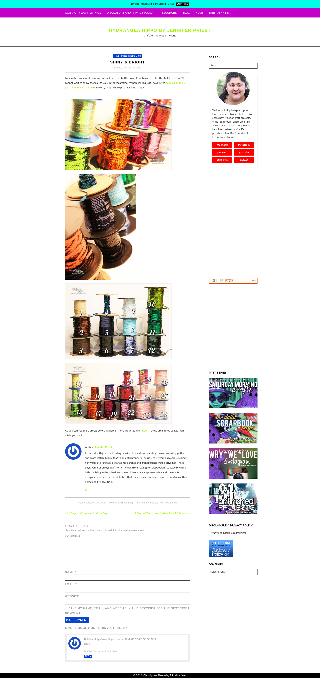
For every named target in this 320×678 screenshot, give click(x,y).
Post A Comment (169, 503)
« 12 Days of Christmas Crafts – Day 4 (87, 513)
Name (70, 572)
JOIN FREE (182, 4)
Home (200, 12)
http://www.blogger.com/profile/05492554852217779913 (125, 639)
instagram (244, 145)
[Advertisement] (233, 223)
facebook (222, 145)
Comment (74, 536)
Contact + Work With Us (83, 12)
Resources (168, 12)
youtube (244, 152)
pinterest (222, 152)
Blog (186, 12)
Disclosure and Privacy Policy (130, 12)
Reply (88, 656)
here (144, 430)
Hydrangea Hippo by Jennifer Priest (160, 30)
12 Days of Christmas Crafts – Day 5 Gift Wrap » (161, 513)
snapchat (222, 159)
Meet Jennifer (220, 12)
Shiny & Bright (127, 62)
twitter (244, 159)
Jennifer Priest (103, 447)
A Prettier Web (178, 675)
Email (71, 584)
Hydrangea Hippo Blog (128, 55)
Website (72, 596)
